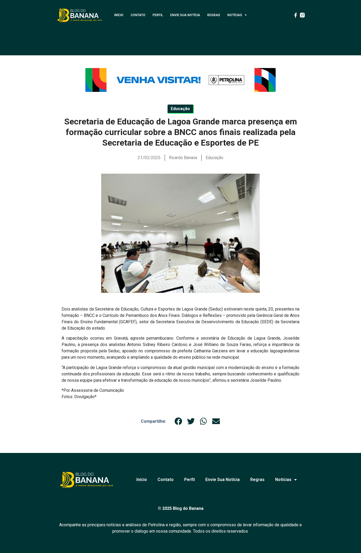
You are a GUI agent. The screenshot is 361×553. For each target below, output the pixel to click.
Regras (213, 15)
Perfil (157, 15)
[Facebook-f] (295, 15)
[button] (178, 421)
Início (118, 15)
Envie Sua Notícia (185, 15)
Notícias (234, 15)
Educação (214, 157)
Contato (138, 15)
